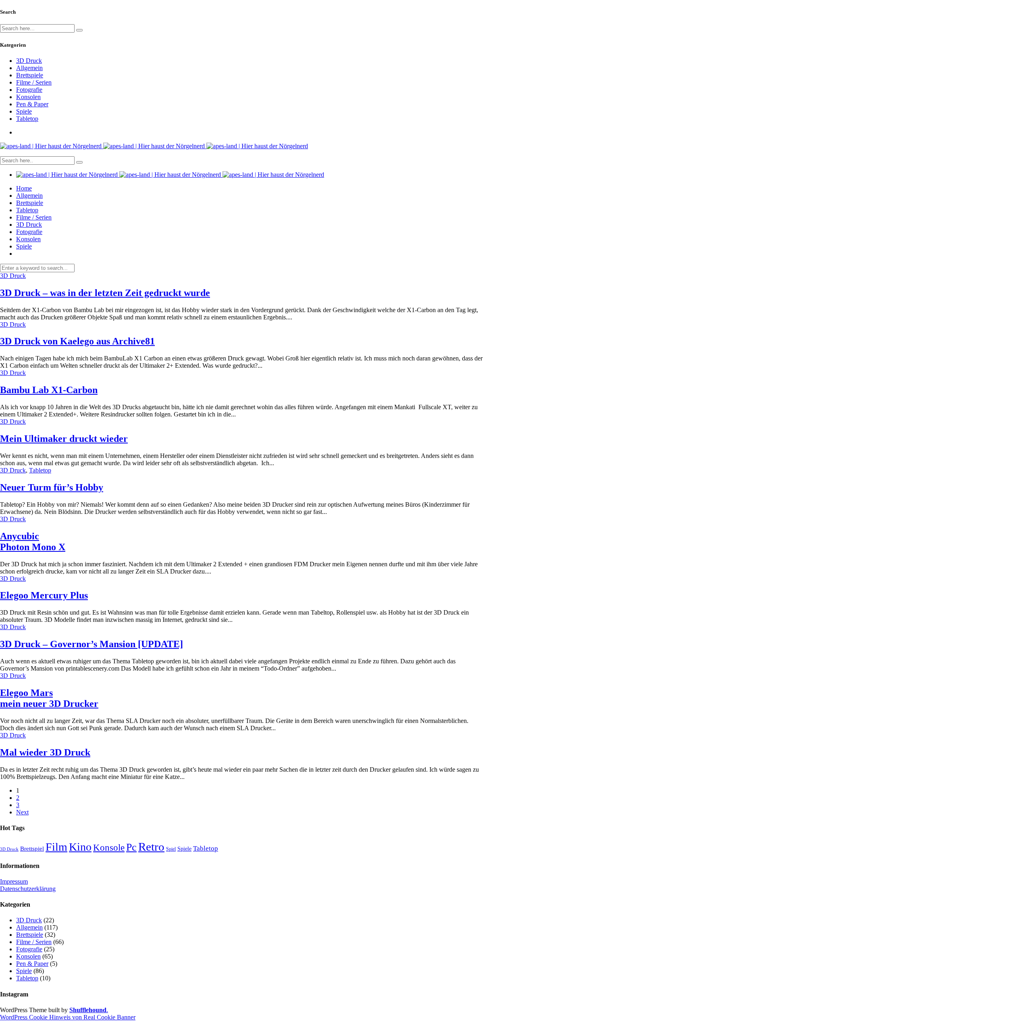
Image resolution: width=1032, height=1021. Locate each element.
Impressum (14, 881)
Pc (131, 847)
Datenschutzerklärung (28, 888)
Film (56, 847)
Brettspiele (29, 75)
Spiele (24, 111)
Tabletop (27, 118)
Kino (80, 847)
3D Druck (29, 60)
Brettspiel (32, 848)
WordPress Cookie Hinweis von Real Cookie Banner (67, 1017)
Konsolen (28, 96)
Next (22, 812)
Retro (151, 846)
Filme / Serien (34, 82)
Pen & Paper (32, 104)
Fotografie (29, 89)
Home (24, 188)
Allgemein (29, 67)
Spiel (171, 849)
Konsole (109, 847)
